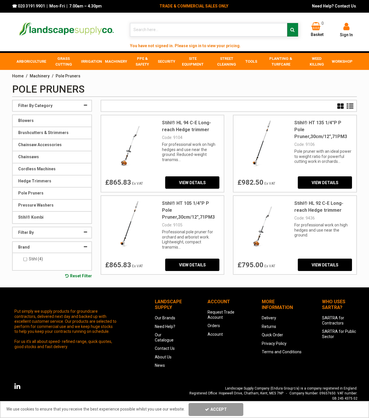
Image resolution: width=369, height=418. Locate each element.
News (160, 365)
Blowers (26, 120)
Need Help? (165, 326)
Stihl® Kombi (31, 217)
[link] (17, 386)
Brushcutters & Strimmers (43, 132)
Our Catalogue (164, 337)
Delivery (269, 318)
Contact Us (165, 348)
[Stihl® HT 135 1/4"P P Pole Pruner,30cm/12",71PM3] (262, 143)
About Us (163, 357)
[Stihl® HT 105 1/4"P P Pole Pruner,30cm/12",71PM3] (129, 223)
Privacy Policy (274, 343)
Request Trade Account (221, 315)
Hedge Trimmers (34, 181)
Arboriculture (31, 61)
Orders (214, 325)
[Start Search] (292, 30)
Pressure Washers (36, 205)
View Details (192, 182)
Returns (269, 326)
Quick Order (272, 335)
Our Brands (165, 318)
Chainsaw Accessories (40, 144)
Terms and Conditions (282, 352)
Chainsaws (28, 156)
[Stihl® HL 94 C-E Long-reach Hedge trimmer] (129, 143)
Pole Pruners (31, 193)
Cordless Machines (37, 169)
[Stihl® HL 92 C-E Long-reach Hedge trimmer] (262, 223)
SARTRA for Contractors (333, 320)
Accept (218, 409)
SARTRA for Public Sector (339, 334)
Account (215, 334)
